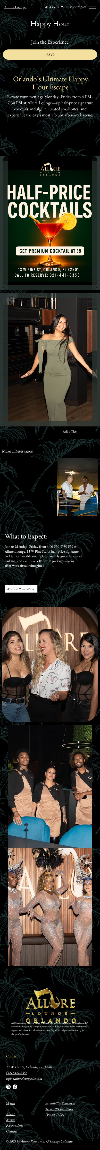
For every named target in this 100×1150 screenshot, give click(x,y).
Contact (12, 1056)
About (10, 1114)
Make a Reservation (17, 451)
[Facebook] (15, 1086)
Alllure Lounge (15, 7)
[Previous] (80, 963)
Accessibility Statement (60, 1103)
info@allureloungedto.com (24, 1078)
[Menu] (92, 6)
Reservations (14, 1125)
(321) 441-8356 (16, 1072)
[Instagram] (8, 1086)
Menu (10, 1103)
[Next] (88, 963)
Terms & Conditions (59, 1109)
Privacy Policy (54, 1114)
